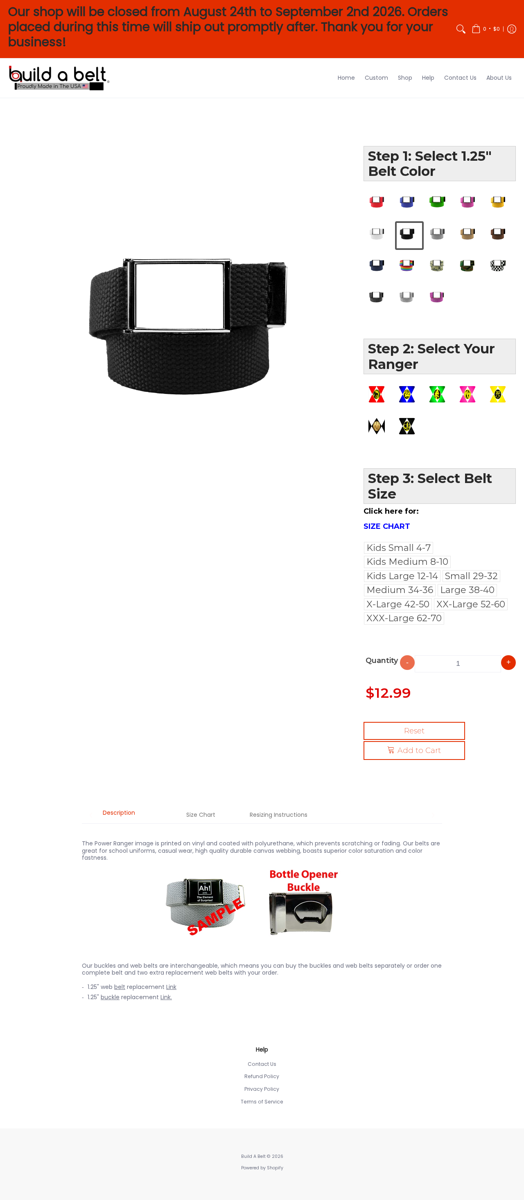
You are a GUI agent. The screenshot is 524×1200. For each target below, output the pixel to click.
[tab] (119, 815)
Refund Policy (261, 1076)
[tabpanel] (262, 916)
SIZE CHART (387, 526)
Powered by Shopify (262, 1168)
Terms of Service (262, 1101)
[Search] (461, 29)
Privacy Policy (261, 1088)
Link (171, 987)
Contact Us (262, 1064)
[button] (486, 29)
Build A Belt (253, 1156)
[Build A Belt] (59, 78)
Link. (166, 997)
